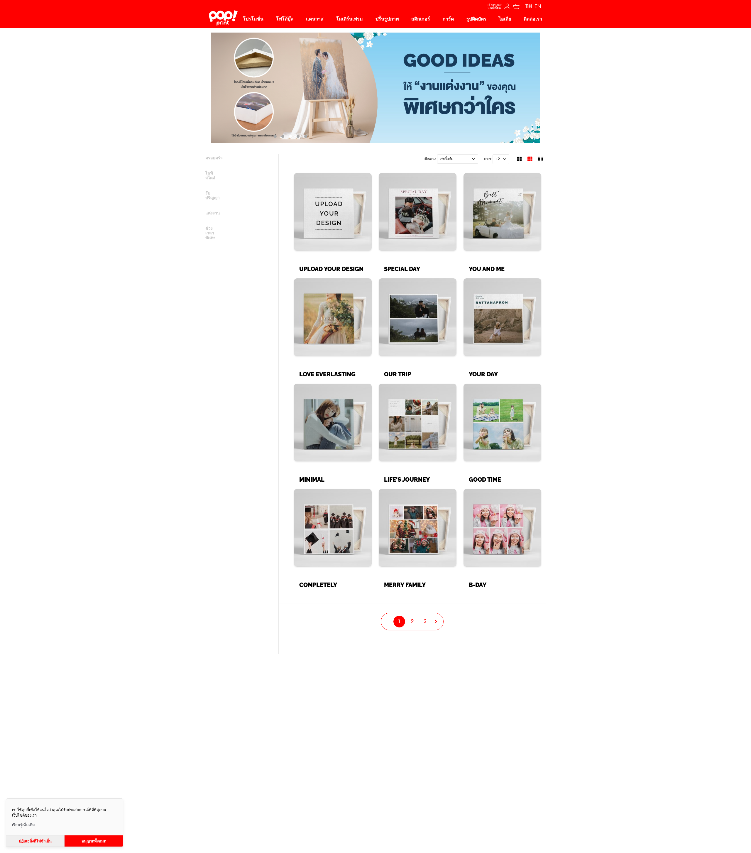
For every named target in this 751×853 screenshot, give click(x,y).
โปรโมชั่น (253, 19)
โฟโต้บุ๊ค (285, 19)
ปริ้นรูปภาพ (387, 19)
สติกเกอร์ (420, 19)
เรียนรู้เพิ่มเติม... (25, 825)
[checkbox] (239, 161)
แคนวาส (315, 19)
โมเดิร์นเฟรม (349, 19)
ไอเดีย (505, 19)
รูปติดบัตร (476, 19)
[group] (332, 225)
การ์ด (448, 19)
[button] (457, 159)
